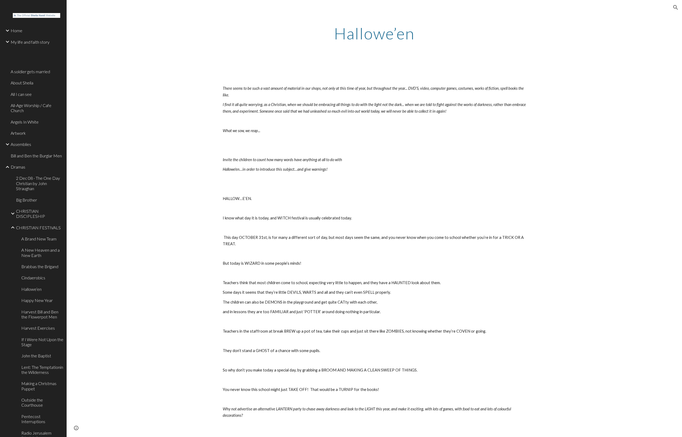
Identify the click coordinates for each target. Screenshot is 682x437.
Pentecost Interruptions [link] (33, 419)
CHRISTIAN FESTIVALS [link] (38, 227)
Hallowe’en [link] (31, 289)
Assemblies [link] (21, 144)
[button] (675, 7)
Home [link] (16, 30)
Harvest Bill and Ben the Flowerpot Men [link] (39, 314)
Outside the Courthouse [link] (32, 402)
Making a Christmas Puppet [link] (38, 386)
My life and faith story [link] (30, 41)
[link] (36, 50)
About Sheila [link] (22, 82)
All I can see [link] (21, 94)
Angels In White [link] (25, 121)
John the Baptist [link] (36, 355)
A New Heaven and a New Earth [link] (40, 252)
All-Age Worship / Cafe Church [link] (31, 108)
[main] (374, 33)
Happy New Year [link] (37, 300)
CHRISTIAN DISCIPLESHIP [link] (30, 214)
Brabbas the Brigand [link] (39, 266)
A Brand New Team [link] (38, 238)
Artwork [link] (18, 133)
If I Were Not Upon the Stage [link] (42, 342)
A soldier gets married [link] (30, 71)
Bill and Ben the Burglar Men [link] (36, 155)
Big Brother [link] (26, 199)
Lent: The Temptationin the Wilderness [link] (42, 370)
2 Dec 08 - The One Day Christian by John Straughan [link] (38, 183)
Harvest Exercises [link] (38, 327)
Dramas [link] (18, 166)
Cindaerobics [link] (33, 277)
